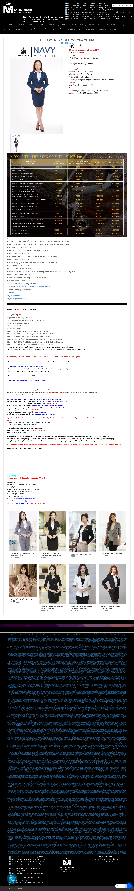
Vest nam (47, 830)
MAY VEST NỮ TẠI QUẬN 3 (89, 832)
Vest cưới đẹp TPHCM (54, 783)
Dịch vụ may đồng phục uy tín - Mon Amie (26, 645)
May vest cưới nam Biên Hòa (84, 777)
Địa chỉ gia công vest (41, 758)
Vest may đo (122, 789)
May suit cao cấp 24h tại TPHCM (63, 716)
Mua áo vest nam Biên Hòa (66, 781)
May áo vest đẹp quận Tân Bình (34, 766)
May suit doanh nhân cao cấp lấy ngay (18, 716)
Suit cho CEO (27, 715)
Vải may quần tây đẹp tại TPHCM (63, 760)
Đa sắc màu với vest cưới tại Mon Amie (39, 793)
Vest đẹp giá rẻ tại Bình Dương (78, 847)
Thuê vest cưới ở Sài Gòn (31, 770)
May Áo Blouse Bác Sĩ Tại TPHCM (65, 831)
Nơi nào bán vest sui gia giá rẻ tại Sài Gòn (23, 702)
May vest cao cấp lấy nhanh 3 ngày (118, 726)
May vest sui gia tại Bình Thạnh (70, 703)
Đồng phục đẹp (40, 740)
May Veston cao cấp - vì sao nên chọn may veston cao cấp (62, 813)
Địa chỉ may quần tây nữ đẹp (89, 745)
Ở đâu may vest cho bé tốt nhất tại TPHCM (34, 698)
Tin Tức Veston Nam (86, 845)
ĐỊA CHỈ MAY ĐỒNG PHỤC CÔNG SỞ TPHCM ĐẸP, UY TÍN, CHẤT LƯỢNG (51, 656)
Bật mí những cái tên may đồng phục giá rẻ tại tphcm (113, 654)
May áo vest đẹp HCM (107, 764)
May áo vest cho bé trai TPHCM (72, 791)
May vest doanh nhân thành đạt (44, 730)
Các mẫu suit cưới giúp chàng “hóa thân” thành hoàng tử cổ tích (109, 641)
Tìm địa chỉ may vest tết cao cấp (86, 697)
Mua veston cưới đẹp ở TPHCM (23, 783)
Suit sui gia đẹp (37, 820)
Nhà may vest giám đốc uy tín (22, 733)
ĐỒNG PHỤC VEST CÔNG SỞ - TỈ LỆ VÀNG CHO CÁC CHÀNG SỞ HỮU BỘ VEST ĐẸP (56, 667)
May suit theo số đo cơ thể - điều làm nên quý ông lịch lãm (75, 800)
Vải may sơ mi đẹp (15, 761)
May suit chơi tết (95, 713)
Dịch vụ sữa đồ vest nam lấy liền (108, 756)
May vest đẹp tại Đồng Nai (100, 809)
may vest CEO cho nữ (53, 690)
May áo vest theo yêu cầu (88, 764)
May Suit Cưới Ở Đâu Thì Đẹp (58, 832)
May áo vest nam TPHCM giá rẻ (71, 754)
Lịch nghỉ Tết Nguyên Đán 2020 (101, 694)
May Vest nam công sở (47, 828)
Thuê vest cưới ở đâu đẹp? (50, 739)
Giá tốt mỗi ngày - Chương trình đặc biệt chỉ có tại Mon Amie (53, 641)
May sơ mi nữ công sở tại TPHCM (49, 827)
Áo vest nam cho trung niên (89, 752)
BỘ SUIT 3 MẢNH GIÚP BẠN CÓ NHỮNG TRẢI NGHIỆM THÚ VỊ (23, 659)
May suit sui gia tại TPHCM (21, 820)
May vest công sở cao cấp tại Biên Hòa (54, 781)
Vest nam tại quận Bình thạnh (35, 853)
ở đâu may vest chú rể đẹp (20, 718)
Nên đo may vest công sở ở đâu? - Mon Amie (37, 646)
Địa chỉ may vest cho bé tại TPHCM (77, 708)
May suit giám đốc (75, 737)
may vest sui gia (59, 845)
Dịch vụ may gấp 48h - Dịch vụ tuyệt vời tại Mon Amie (33, 642)
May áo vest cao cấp (80, 764)
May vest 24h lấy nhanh (74, 710)
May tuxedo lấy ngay (103, 722)
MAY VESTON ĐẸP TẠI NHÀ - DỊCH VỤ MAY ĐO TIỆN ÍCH (97, 684)
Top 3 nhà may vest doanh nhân (74, 686)
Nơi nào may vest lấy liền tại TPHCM (62, 701)
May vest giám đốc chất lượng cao (104, 729)
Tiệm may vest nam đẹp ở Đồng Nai (96, 778)
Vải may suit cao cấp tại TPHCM (25, 761)
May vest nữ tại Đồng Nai (108, 775)
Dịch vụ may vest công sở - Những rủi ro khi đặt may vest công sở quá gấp (86, 644)
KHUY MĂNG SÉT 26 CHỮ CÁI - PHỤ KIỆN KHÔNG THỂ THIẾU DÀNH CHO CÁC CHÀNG (53, 659)
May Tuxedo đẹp (14, 752)
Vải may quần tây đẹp (95, 760)
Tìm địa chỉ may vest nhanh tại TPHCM (100, 699)
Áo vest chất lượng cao (62, 767)
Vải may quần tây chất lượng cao (75, 760)
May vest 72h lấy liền (57, 710)
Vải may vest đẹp (94, 761)
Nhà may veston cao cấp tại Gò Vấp (66, 814)
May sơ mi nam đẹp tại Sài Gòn (62, 747)
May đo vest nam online (37, 694)
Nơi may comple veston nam (52, 755)
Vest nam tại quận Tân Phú (24, 853)
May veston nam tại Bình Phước (66, 852)
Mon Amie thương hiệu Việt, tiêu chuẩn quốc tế (107, 800)
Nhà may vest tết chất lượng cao (43, 697)
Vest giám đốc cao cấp (114, 729)
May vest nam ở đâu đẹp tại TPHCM (48, 752)
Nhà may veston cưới (62, 755)
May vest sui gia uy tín (116, 702)
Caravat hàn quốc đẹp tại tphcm (95, 842)
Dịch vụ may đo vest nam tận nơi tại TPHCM (112, 690)
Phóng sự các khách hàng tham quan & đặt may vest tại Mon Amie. (72, 640)
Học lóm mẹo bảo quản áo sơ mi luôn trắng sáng (100, 798)
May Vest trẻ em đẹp (89, 828)
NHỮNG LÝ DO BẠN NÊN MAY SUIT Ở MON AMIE (112, 685)
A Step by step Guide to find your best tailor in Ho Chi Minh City (77, 762)
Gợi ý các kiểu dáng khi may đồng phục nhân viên (43, 654)
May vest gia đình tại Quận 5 (27, 706)
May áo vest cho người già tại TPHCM (44, 770)
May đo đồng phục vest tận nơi (116, 691)
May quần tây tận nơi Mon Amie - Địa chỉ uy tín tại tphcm (77, 634)
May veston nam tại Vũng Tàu (101, 852)
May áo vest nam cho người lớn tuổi (40, 784)
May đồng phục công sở (105, 853)
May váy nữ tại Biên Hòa (84, 779)
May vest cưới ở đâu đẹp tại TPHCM (60, 794)
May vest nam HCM (91, 769)
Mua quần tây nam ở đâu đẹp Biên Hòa (59, 777)
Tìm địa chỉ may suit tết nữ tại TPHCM (51, 717)
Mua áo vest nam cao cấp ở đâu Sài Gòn (84, 771)
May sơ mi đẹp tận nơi (67, 692)
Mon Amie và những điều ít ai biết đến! (27, 640)
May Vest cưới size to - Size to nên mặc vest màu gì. (111, 812)
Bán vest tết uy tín (91, 695)
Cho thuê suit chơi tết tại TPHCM (96, 714)
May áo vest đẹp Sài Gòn (98, 764)
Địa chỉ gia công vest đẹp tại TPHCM (30, 758)
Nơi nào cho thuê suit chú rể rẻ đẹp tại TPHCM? (31, 821)
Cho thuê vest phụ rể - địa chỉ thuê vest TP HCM (39, 836)
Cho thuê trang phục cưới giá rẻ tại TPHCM (107, 708)
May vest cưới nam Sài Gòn (54, 769)
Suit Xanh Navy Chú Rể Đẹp (71, 823)
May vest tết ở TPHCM (59, 699)
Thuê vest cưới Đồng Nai (95, 776)
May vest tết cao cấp (77, 699)
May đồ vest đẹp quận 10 (65, 763)
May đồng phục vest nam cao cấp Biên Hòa (33, 777)
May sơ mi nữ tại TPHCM (106, 824)
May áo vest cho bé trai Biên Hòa (28, 778)
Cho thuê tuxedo (97, 725)
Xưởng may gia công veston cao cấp (108, 752)
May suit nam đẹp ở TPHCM (92, 768)
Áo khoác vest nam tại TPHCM (40, 748)
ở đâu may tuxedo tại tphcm (46, 718)
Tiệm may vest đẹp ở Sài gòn (116, 783)
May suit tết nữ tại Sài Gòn (31, 723)
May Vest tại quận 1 (120, 815)
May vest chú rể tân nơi (114, 740)
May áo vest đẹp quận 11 (68, 766)
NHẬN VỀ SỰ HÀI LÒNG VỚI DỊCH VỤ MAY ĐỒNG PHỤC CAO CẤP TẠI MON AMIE (25, 661)
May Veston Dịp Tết (96, 767)
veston (108, 845)
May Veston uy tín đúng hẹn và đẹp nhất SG (86, 805)
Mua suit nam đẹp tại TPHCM (17, 768)
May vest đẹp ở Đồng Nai (119, 776)
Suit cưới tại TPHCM (97, 717)
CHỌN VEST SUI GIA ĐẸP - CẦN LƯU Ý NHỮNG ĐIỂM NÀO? (28, 682)
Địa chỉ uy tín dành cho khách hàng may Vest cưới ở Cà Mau (40, 808)
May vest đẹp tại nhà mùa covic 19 (54, 687)
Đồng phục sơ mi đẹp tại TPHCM (104, 743)
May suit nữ (44, 822)
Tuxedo (82, 716)
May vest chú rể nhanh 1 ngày (58, 729)
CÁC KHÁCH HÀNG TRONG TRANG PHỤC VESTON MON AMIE (59, 672)
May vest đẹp (111, 733)
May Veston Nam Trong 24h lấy (18, 832)
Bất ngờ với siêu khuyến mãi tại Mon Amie (80, 647)
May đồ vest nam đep (73, 763)
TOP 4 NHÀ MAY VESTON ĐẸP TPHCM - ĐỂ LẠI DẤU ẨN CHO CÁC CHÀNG (65, 679)
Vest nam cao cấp (56, 748)
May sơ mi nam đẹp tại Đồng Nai (63, 776)
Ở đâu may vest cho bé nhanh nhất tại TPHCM (51, 698)
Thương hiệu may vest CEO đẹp (19, 732)
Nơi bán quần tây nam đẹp (114, 829)
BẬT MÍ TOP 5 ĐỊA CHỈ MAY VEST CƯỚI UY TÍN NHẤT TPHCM (66, 683)
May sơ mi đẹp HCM (88, 748)
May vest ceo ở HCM (68, 736)
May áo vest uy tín (47, 767)
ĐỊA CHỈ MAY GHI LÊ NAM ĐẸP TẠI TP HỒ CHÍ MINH (40, 840)
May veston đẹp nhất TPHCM (33, 755)
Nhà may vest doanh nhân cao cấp (34, 733)
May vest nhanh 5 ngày (35, 705)
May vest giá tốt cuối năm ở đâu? (15, 721)
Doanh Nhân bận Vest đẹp (76, 767)
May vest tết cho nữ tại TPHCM (113, 720)
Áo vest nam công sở (61, 754)
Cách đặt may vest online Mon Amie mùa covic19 (112, 687)
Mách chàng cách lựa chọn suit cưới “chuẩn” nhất (98, 652)
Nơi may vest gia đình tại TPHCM (52, 702)
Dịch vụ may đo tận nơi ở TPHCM (74, 691)
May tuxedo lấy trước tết (94, 722)
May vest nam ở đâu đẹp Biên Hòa (40, 779)
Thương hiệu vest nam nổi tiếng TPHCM (19, 745)
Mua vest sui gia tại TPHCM (79, 702)
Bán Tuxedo (40, 726)
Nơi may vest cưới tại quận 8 (31, 815)
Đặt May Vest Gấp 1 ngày (103, 843)
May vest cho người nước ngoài (37, 741)
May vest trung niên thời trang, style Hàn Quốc (80, 799)
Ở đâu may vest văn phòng (117, 710)
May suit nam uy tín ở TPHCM (102, 768)
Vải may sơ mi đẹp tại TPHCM (115, 760)
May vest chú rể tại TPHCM (93, 721)
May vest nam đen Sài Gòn (44, 769)
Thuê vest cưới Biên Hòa (94, 779)
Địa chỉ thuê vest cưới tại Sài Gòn (86, 802)
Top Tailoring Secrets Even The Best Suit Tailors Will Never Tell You (53, 762)
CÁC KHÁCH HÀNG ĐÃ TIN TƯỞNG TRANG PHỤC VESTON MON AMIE (79, 657)
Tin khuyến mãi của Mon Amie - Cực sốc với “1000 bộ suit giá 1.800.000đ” (35, 647)
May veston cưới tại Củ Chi (96, 812)
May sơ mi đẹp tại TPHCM (25, 738)
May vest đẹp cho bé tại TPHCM (15, 707)
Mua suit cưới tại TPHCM (86, 720)
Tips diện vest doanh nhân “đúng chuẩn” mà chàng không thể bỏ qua (58, 646)
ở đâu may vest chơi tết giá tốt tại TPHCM (32, 718)
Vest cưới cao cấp (77, 716)
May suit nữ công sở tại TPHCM (117, 816)
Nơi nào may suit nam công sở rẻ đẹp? (68, 816)
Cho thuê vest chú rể (90, 725)
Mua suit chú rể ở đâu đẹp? (68, 820)
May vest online (92, 694)
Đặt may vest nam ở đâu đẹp (56, 753)
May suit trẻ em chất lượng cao (84, 819)
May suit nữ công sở (21, 817)
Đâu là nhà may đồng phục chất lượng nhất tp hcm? (20, 653)
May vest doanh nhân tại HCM (98, 737)
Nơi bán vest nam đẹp (70, 830)
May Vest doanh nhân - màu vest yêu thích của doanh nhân (46, 835)
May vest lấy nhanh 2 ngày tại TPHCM (59, 728)
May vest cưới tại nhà (44, 804)
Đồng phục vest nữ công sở (61, 751)
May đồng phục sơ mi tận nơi (105, 691)
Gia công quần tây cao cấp (65, 758)
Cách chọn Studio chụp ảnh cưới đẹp (72, 844)
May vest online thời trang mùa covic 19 (38, 688)
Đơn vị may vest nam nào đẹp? (34, 794)
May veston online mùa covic (51, 688)
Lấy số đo (45, 29)
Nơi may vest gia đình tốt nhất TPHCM (38, 702)
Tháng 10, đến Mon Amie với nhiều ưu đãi (21, 737)
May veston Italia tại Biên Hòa (28, 779)
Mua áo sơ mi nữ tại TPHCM (105, 830)
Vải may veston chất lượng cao (62, 761)
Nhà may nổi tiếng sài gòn (21, 791)
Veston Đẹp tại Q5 (46, 845)
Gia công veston (37, 798)
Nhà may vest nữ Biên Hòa (39, 778)
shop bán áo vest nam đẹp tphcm (74, 790)
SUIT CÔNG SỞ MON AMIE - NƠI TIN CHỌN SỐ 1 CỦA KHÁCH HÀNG (81, 677)
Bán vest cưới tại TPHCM (26, 726)
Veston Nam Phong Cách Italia (94, 846)
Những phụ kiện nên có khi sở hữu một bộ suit (29, 740)
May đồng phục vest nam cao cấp (28, 739)
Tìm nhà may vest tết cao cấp (101, 716)
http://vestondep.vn (15, 295)
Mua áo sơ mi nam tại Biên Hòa (72, 777)
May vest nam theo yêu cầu (114, 769)
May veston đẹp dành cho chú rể (103, 733)
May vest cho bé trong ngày (39, 707)
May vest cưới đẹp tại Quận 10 (27, 804)
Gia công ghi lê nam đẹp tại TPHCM (63, 797)
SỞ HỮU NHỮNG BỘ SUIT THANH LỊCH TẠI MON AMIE (93, 682)
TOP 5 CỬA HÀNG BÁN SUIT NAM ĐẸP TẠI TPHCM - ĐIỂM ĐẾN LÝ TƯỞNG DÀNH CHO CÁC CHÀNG (81, 680)
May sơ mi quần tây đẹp (101, 785)
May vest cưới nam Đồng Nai (38, 776)
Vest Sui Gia (23, 829)
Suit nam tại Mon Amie (104, 822)
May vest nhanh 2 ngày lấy (63, 705)
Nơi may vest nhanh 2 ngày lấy (85, 728)
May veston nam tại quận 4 (102, 851)
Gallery (102, 29)
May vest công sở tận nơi (37, 743)
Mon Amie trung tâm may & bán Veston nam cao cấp (24, 806)
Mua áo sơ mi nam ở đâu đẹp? (116, 830)
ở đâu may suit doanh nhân (68, 715)
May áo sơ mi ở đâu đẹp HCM (38, 747)
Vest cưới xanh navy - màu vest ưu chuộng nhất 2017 (82, 813)
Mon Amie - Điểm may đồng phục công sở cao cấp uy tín (99, 655)
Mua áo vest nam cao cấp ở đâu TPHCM (60, 790)
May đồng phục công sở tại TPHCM (93, 744)
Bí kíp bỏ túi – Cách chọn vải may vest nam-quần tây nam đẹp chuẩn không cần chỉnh (37, 799)
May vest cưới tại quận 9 (20, 815)
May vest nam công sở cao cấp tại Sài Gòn (68, 771)
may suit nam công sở (30, 817)
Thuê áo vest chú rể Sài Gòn (42, 764)
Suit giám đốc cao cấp (21, 715)
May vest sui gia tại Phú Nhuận (58, 703)
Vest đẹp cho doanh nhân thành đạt (25, 731)
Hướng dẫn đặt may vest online (59, 694)
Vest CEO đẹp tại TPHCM (52, 731)
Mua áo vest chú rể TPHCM (29, 785)
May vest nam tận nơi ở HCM (16, 743)
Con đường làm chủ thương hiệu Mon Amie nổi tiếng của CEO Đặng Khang (95, 639)
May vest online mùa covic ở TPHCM (96, 687)
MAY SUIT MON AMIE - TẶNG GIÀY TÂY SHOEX (114, 682)
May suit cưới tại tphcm (67, 723)
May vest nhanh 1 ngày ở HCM (69, 729)
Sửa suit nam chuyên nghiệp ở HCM (110, 753)
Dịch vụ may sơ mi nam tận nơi (21, 690)
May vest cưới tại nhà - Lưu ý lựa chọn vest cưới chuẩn (42, 633)
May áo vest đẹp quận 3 (22, 767)
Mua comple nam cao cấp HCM (29, 789)
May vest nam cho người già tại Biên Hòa (62, 778)
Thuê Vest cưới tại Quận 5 (55, 807)
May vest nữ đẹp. (44, 825)
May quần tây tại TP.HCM (75, 801)
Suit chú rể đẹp (81, 821)
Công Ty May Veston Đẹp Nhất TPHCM (65, 846)
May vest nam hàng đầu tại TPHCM (43, 744)
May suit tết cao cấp (58, 714)
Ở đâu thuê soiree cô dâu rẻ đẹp (27, 819)
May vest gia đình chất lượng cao (112, 706)
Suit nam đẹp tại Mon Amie (82, 822)
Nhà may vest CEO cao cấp (79, 732)
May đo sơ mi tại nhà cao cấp (76, 692)
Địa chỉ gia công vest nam (19, 758)
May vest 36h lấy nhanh (49, 710)
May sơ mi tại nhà (114, 692)
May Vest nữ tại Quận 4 (29, 832)
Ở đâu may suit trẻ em (100, 817)
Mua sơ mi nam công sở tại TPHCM (36, 827)
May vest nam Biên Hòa (114, 779)
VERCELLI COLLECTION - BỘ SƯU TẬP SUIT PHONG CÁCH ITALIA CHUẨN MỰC (25, 670)
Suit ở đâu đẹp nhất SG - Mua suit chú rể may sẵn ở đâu (20, 823)
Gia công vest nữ (22, 798)
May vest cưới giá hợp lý (71, 738)
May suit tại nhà (106, 741)
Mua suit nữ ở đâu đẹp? (109, 821)
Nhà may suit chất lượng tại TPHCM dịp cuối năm (32, 720)
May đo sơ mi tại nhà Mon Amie (88, 692)
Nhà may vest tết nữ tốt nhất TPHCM (102, 718)
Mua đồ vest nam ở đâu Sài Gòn (25, 771)
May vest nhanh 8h (22, 708)
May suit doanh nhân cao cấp (86, 790)
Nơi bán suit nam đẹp (100, 821)
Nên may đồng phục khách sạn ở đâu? (96, 654)
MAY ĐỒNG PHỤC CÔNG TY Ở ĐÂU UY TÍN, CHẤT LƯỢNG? (24, 656)
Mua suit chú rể (107, 820)
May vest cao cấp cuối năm (33, 722)
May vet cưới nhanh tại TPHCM (83, 804)
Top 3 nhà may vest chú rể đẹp (98, 686)
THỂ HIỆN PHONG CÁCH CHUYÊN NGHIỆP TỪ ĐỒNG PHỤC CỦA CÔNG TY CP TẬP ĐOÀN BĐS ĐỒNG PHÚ (92, 659)
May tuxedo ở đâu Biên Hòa (49, 778)
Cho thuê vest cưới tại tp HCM (55, 847)
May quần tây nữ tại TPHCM (50, 751)
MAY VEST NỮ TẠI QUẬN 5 (78, 832)
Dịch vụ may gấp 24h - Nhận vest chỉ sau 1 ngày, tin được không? (54, 642)
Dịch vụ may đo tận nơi (95, 691)
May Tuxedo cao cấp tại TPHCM (24, 751)
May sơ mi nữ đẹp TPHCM (112, 747)
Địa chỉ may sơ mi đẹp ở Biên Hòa (110, 778)
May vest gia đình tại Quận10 (16, 699)
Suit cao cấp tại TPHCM (58, 715)
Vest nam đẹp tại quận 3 (27, 774)
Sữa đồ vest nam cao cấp (86, 756)
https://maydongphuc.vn (16, 299)
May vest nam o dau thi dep (115, 845)
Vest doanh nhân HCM (74, 769)
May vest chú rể (85, 721)
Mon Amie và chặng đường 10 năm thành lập (112, 640)
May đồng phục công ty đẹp (15, 747)
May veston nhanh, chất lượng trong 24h (100, 802)
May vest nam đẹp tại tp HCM (35, 825)
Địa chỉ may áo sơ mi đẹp (30, 748)
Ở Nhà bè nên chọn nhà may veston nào (25, 812)
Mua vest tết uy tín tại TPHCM (81, 695)
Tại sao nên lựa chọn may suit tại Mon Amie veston (46, 800)
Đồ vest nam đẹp (14, 753)
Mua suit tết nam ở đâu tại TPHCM (75, 720)
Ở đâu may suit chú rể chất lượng (66, 817)
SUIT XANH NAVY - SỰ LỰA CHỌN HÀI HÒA (92, 664)
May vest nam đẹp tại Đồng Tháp (77, 809)
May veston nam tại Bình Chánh (54, 852)
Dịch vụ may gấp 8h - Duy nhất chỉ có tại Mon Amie (92, 642)
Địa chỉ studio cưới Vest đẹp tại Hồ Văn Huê (18, 807)
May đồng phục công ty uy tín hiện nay (85, 737)
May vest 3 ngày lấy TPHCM (24, 710)
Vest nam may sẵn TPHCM (37, 752)
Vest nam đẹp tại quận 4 (18, 774)
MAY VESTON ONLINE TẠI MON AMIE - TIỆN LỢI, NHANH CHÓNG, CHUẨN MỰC (45, 680)
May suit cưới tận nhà (65, 741)
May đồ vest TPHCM (72, 792)
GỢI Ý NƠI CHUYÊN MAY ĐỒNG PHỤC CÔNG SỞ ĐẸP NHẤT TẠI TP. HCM (52, 665)
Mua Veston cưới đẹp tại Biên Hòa (28, 782)
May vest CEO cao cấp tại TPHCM (30, 736)
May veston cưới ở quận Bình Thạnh (79, 814)
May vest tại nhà (68, 688)
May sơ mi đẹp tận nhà (106, 692)
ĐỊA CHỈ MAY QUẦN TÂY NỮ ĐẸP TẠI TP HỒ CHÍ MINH (81, 840)
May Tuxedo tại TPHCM (96, 751)
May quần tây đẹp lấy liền (50, 709)
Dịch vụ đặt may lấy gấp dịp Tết (29, 802)
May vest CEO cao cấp (76, 736)
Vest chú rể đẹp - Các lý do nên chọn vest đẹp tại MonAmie (85, 838)
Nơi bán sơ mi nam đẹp (13, 830)
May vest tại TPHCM (113, 741)
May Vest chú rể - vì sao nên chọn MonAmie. (104, 838)
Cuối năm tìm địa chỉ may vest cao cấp (111, 724)
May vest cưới (32, 721)
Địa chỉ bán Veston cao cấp (112, 805)
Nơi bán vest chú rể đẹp (53, 829)
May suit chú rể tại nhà (46, 724)
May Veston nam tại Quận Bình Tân (16, 851)
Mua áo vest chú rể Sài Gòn (33, 769)
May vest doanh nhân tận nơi (66, 730)
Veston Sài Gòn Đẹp (24, 794)
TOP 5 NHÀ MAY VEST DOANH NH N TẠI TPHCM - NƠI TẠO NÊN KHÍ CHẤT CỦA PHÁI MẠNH (96, 683)
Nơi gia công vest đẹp (74, 759)
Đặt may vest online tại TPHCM (83, 694)
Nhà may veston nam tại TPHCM (83, 733)
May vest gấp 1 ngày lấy (54, 830)
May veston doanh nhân (46, 737)
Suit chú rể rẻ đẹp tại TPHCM (98, 820)
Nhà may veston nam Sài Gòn (71, 755)
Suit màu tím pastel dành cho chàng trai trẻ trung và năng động (107, 638)
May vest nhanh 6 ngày (26, 705)
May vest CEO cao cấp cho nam (34, 691)
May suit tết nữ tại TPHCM (21, 723)
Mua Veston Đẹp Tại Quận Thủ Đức (18, 847)
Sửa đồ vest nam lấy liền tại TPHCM (24, 753)
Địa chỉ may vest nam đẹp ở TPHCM (20, 790)
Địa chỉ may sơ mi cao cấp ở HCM (50, 747)
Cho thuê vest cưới (82, 725)
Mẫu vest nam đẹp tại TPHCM (68, 752)
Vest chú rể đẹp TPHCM (82, 784)
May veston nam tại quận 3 (112, 851)
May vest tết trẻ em (103, 720)
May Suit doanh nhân (114, 715)
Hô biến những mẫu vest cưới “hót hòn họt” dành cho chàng (34, 644)
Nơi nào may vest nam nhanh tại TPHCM (31, 701)
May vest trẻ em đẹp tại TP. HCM (86, 801)
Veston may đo (15, 731)
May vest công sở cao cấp (78, 726)
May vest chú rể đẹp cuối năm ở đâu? (105, 721)
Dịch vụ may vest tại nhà (15, 693)
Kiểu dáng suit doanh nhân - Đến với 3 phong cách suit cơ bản (100, 646)
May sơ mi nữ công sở (74, 827)
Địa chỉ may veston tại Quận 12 (103, 814)
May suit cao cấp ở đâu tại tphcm (50, 716)
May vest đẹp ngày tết (96, 720)
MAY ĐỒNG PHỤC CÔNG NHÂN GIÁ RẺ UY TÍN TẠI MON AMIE (58, 660)
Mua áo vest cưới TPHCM (92, 784)
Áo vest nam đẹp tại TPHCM (113, 844)
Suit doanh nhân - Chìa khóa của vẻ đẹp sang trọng (31, 638)
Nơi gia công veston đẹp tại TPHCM (52, 759)
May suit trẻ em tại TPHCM (107, 819)
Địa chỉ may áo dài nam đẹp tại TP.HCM (48, 843)
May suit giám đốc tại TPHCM (94, 715)
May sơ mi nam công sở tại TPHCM (62, 827)
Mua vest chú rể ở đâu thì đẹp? (43, 829)
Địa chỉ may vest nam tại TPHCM (110, 748)
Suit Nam (91, 839)
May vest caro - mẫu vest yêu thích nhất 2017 (86, 835)
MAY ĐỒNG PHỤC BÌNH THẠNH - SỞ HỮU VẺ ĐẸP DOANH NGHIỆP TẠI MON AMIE (57, 661)
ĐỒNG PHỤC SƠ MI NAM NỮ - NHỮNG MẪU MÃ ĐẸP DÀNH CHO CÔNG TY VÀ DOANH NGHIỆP (52, 669)
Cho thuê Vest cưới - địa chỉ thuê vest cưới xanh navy (57, 836)
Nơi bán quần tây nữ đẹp (104, 829)
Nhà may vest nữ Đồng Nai (74, 776)
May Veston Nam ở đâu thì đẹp (14, 808)
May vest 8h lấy (15, 708)
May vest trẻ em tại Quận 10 (17, 739)
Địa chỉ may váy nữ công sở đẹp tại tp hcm (17, 843)
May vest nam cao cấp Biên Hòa (91, 781)
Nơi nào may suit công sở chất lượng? (38, 816)
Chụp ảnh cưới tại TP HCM (115, 853)
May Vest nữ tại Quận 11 (38, 832)
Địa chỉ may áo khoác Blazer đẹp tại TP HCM (52, 842)
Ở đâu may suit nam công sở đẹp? (104, 816)
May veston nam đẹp (93, 733)
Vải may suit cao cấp (53, 761)
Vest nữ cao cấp (120, 747)
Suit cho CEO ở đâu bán (44, 715)
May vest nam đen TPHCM (39, 785)
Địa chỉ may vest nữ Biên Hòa (102, 781)
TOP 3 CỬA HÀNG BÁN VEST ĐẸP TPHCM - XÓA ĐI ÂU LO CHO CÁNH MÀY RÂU (44, 684)
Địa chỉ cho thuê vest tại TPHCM (105, 755)
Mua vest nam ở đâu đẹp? (43, 824)
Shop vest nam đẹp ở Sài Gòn (56, 770)
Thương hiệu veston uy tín (102, 732)
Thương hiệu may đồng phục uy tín (18, 746)
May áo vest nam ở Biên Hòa (75, 778)
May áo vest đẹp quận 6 (114, 766)
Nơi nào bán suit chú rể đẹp (115, 820)
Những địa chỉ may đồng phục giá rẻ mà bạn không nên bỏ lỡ (37, 655)
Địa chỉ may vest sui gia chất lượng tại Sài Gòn (34, 708)
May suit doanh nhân (120, 737)
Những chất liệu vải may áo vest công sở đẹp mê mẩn (44, 645)
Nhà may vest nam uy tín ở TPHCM (53, 793)
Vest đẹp (122, 845)
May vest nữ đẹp (30, 845)
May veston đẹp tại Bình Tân (59, 812)
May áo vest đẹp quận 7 (105, 766)
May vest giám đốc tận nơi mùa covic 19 (25, 687)
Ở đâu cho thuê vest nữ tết (55, 718)
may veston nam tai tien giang (33, 850)
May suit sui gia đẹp (30, 820)
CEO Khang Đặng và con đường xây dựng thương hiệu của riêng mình (51, 639)
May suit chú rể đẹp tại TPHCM (115, 767)
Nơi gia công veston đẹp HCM (64, 759)
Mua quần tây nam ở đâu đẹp (15, 824)
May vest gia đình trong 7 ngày (90, 705)
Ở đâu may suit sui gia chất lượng (53, 817)
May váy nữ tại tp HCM (53, 824)
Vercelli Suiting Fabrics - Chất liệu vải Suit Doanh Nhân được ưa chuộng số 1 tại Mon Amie (79, 638)
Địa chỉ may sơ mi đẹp (99, 782)
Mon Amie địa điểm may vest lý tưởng (48, 738)
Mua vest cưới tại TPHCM (46, 720)
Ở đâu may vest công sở (45, 713)
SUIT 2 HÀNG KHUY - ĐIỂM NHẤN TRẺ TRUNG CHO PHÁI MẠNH (73, 684)
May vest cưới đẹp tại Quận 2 (95, 815)
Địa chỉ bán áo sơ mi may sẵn (96, 746)
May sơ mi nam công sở (16, 740)
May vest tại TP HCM (80, 853)
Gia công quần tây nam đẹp (14, 798)
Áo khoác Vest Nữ (97, 839)
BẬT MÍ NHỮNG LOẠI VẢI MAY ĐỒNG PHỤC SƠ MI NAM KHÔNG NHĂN (32, 672)
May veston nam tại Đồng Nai (78, 852)
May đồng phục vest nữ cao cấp (40, 792)
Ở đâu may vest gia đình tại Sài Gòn (107, 700)
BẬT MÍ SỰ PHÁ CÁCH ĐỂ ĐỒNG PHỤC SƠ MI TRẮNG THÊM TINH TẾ (68, 668)
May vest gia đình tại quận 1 (27, 699)
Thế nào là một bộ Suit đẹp (110, 832)
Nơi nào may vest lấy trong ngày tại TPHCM (47, 701)
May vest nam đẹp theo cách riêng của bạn (55, 825)
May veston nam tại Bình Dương (89, 852)
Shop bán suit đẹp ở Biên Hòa (40, 782)
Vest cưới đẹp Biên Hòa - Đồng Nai (73, 775)
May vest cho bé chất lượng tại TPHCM (107, 707)
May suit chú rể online (55, 724)
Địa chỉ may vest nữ (73, 744)
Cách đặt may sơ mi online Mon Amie (88, 693)
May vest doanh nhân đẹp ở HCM (99, 730)
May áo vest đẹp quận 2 (31, 767)
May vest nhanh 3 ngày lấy (53, 705)
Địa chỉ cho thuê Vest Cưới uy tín (66, 807)
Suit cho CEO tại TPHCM (35, 715)
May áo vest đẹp (54, 767)
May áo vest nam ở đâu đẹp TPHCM (102, 769)
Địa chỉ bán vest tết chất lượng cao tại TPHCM (59, 695)
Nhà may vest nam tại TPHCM (37, 745)
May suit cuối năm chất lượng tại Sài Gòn (110, 723)
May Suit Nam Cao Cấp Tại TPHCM (21, 822)
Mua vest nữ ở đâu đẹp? (34, 824)
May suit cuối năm (88, 723)
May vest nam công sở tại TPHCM (28, 828)
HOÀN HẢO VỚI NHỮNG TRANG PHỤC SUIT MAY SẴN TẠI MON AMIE (22, 663)
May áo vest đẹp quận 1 (40, 767)
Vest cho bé (90, 699)
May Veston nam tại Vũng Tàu (56, 850)
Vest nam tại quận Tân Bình (45, 853)
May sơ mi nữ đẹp (71, 748)
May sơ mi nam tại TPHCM (14, 744)
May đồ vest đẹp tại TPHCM (15, 764)
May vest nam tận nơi (65, 743)
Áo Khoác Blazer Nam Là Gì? (93, 843)
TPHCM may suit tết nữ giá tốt (89, 716)
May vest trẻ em (117, 746)
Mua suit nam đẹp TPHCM (49, 786)
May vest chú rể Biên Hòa (81, 782)
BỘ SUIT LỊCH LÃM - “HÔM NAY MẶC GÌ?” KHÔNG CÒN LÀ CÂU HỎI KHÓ (63, 675)
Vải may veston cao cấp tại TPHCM (84, 761)
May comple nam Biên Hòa (62, 779)
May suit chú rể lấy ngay (63, 724)
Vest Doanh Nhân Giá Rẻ (51, 823)
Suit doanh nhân (79, 786)
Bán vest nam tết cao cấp (32, 697)
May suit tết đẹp (51, 714)
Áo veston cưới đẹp (23, 755)
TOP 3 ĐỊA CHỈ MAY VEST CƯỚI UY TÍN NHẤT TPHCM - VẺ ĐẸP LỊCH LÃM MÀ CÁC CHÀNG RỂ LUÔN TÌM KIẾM (80, 685)
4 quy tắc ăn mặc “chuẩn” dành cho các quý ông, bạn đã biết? (78, 652)
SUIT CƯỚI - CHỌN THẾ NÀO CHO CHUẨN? (82, 667)
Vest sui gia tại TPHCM (58, 740)
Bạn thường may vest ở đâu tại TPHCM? (83, 738)
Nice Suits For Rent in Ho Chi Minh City (47, 766)
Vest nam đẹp (63, 775)
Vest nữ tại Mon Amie (106, 740)
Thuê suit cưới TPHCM (105, 767)
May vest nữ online (29, 694)
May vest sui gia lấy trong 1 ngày (106, 703)
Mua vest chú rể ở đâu (55, 720)
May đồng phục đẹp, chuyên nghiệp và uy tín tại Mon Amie (59, 655)
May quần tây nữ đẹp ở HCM (43, 746)
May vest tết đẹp (85, 699)
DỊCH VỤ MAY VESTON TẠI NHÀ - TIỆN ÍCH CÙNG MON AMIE (36, 675)
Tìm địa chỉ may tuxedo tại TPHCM (37, 717)
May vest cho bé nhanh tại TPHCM (71, 707)
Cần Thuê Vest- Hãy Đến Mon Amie (51, 846)
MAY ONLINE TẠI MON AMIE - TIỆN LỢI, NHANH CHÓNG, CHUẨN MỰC (60, 663)
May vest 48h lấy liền (65, 710)
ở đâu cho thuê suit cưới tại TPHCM (76, 718)
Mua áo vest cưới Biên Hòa (52, 779)
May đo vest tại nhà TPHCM (27, 743)
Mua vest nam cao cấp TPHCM (96, 790)
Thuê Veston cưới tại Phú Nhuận (33, 807)
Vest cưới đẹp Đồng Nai (85, 778)
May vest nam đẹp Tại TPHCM (15, 794)
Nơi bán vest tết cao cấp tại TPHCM (100, 695)
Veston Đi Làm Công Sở (60, 823)
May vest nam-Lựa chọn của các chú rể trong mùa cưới (82, 798)
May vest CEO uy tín (41, 736)
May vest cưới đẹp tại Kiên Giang (70, 808)
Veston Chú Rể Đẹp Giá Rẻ (81, 823)
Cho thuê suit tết (87, 714)
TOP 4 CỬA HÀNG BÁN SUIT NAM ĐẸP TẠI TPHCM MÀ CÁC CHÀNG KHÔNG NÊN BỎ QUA (46, 676)
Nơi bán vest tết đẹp (23, 697)
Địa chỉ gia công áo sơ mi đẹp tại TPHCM (34, 797)
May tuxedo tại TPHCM (40, 751)
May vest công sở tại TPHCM (89, 726)
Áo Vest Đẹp (69, 767)
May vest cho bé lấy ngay (82, 707)
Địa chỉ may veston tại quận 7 (42, 815)
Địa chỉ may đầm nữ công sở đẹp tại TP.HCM (69, 842)
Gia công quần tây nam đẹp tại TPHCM (53, 758)
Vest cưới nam (103, 754)
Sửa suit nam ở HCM (15, 754)
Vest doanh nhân (66, 744)
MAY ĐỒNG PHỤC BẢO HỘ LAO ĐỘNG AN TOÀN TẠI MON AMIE (29, 662)
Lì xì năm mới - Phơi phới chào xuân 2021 (107, 644)
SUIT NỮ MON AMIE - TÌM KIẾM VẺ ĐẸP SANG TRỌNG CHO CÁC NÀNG (96, 671)
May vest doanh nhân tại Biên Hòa (52, 782)
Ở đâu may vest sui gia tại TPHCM (78, 700)
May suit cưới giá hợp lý (27, 724)
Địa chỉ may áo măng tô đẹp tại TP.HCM (33, 843)
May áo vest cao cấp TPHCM (64, 764)
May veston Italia (86, 786)
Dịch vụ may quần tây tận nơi (89, 688)
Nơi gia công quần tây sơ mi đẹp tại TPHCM (75, 794)
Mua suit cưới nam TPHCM (28, 768)
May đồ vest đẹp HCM (32, 764)
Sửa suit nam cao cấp (43, 755)
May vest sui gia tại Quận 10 (38, 703)
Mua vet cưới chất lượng (63, 804)
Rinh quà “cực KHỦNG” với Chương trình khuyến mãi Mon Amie (100, 647)
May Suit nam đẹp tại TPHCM (66, 822)
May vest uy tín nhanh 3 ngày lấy (36, 728)
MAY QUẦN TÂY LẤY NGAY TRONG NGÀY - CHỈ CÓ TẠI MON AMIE (40, 678)
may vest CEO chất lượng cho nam (73, 690)
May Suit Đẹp (89, 751)
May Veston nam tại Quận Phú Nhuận (108, 850)
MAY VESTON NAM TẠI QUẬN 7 (39, 805)
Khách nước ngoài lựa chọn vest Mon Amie (94, 740)
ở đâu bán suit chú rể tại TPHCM (89, 718)
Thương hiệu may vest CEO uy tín (91, 732)
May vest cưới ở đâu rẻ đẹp (107, 792)
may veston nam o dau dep (115, 847)
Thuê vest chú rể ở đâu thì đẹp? (31, 829)
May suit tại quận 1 (113, 815)
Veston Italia (30, 786)
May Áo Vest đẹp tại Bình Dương (105, 831)
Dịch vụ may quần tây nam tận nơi (78, 688)
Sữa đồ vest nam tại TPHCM (96, 756)
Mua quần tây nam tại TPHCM (94, 830)
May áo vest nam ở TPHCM (63, 784)
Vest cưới (39, 729)
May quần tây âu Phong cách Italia (93, 823)
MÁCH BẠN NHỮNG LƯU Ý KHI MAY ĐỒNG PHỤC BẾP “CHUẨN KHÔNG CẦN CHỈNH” (90, 661)
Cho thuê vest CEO (64, 691)
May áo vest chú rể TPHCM (18, 785)
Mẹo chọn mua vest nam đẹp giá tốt (92, 831)
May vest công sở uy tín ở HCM (67, 726)
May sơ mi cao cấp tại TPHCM (74, 747)
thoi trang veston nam (101, 845)
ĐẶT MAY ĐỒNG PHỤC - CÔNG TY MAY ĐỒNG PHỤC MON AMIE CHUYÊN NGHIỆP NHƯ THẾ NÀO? (93, 663)
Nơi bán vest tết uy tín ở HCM (17, 695)
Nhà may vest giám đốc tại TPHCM (70, 733)
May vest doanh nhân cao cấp (56, 737)
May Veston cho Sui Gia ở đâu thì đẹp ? (79, 831)
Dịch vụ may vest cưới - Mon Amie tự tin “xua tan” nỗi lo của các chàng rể (59, 644)
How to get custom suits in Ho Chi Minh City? (97, 762)
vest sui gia (80, 845)
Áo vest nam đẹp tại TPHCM (31, 744)
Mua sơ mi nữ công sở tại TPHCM (23, 827)
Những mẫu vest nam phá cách (56, 853)
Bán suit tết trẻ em (106, 714)
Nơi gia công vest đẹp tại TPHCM (39, 759)
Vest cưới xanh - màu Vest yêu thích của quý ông (101, 813)
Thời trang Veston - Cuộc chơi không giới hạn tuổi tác (61, 799)
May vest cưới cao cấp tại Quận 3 (84, 815)
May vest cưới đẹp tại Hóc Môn (37, 812)
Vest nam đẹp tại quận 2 (36, 774)
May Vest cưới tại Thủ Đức (49, 812)
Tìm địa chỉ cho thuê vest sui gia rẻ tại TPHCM (29, 700)
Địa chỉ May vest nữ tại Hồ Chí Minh (19, 845)
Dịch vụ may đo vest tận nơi (86, 691)
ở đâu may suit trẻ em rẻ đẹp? (90, 817)
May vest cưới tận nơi (57, 743)
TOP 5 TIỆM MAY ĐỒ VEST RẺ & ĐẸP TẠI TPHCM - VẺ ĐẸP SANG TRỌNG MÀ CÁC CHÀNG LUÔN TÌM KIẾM (61, 682)
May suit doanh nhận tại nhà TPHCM (76, 741)
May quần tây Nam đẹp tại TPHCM (56, 839)
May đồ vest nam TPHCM (106, 751)
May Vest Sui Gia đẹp (17, 829)
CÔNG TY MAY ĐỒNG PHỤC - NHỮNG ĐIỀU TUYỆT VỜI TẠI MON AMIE (23, 665)
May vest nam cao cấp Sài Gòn (81, 774)
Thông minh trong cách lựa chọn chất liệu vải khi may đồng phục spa (100, 653)
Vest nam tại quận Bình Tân (14, 853)
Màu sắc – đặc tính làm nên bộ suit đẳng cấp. (38, 823)
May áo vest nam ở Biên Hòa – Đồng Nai (87, 775)
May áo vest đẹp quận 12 (59, 766)
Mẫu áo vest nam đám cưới (79, 752)
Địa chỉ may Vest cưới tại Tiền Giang (63, 809)
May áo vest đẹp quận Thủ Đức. (117, 764)
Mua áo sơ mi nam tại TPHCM (109, 782)
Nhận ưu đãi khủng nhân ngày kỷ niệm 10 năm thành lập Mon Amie (61, 647)
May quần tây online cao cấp (59, 693)
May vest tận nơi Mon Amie (20, 692)
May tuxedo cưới (14, 751)
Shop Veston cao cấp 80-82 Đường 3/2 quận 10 (80, 806)
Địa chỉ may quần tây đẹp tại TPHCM (30, 746)
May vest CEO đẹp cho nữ (43, 690)
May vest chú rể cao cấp (117, 721)
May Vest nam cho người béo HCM (94, 770)
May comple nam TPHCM (34, 783)
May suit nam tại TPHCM (104, 744)
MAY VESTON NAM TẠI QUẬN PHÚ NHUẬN (54, 805)
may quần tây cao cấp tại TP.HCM (53, 801)
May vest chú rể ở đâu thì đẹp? (80, 829)
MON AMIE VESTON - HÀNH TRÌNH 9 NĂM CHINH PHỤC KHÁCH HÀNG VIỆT (106, 656)
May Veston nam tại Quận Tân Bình (30, 851)
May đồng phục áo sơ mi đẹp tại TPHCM (76, 745)
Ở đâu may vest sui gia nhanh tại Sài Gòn (92, 700)
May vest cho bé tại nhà (60, 707)
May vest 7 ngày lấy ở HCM (102, 709)
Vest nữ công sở (55, 828)
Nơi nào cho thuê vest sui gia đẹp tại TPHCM (108, 701)
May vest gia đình (81, 705)
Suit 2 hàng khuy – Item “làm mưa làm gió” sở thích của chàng (37, 652)
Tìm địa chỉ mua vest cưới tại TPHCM (113, 716)
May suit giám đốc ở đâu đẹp (105, 715)
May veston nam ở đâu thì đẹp (22, 846)
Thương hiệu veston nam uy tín (93, 755)
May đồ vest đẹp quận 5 (91, 763)
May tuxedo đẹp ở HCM (115, 751)
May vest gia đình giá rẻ (101, 706)
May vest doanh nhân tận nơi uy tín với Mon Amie (89, 633)
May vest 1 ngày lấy (40, 710)
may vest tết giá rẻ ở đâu (110, 713)
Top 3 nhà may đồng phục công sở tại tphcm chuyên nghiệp (23, 654)
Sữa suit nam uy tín (115, 755)
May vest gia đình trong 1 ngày (113, 705)
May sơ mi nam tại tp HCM (117, 824)
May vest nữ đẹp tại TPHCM (24, 825)
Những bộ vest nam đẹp (77, 753)
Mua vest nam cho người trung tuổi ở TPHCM (18, 770)
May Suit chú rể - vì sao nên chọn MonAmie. (38, 814)
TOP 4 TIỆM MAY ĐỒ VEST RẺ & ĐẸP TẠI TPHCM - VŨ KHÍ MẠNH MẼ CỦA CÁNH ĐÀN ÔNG (49, 677)
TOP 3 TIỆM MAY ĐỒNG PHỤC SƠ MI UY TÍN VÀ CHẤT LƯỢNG (41, 668)
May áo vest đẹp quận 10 (78, 766)
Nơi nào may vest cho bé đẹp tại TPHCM (92, 701)
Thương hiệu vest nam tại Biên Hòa (16, 781)
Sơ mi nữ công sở (91, 827)
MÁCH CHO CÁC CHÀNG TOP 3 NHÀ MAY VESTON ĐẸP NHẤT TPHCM (54, 686)
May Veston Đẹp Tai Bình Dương (90, 847)
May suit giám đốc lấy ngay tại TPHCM (26, 713)
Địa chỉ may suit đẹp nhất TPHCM (93, 836)
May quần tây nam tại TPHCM (60, 738)
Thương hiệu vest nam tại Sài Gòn (118, 770)
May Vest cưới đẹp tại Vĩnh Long (108, 808)
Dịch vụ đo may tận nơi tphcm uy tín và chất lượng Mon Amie (109, 633)
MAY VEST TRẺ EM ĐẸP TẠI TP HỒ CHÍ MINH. (23, 842)
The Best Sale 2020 (36, 24)
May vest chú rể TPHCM (72, 784)
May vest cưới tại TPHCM (40, 721)
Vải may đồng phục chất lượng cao (107, 759)
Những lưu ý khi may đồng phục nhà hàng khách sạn (68, 648)
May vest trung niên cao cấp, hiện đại (94, 799)
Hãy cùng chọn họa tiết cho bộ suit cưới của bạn (72, 639)
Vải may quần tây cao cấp (85, 760)
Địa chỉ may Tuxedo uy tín (81, 751)
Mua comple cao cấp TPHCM (107, 738)
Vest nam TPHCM (59, 752)
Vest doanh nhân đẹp (69, 731)
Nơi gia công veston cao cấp (27, 759)
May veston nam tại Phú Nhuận (92, 814)
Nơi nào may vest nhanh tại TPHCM (17, 701)
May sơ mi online (22, 694)
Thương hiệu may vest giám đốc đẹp (111, 731)
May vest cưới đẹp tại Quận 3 (16, 804)
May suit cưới (60, 723)
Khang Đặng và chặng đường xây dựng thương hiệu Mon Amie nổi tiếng (25, 639)
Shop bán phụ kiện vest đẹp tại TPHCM (83, 785)
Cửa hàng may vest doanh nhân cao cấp (88, 731)
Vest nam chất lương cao (50, 775)
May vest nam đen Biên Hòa (47, 777)
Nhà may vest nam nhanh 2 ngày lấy (72, 728)
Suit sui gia (51, 820)
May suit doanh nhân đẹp (49, 768)
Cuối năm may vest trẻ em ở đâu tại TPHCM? (70, 725)
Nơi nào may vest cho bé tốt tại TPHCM (77, 701)
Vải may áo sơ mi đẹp (52, 760)
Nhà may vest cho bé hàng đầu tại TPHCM (67, 698)
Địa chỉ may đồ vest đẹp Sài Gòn (54, 763)
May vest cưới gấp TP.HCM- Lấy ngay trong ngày (113, 801)
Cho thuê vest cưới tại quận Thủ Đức (115, 846)
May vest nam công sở (99, 726)
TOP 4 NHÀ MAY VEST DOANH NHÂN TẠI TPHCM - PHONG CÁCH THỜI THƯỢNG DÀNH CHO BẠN (31, 679)
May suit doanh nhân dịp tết (79, 713)
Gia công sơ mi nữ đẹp (92, 758)
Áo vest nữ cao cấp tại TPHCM (103, 828)
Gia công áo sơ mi (107, 797)
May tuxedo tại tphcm (86, 722)
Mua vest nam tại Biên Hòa (71, 782)
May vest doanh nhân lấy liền (55, 730)
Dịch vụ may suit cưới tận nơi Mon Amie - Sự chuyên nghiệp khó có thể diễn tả (66, 633)
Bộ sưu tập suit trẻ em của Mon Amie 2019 (78, 740)
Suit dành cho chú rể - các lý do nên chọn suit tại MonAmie (67, 835)
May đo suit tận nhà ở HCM (48, 741)
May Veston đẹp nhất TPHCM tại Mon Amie (42, 806)
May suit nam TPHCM (23, 786)
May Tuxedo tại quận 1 (105, 815)
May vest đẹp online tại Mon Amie (71, 694)
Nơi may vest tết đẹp (76, 697)
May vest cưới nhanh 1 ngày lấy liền (30, 729)
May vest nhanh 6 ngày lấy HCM (113, 709)
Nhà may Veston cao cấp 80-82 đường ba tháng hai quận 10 (60, 806)
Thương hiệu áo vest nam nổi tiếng (88, 753)
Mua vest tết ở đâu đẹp (112, 694)
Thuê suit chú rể (19, 821)
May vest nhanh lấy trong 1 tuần (118, 703)
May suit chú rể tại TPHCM (37, 724)
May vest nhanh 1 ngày (93, 729)
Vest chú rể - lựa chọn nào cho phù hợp (93, 829)
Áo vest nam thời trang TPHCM (28, 792)
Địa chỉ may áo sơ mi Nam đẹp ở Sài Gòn (70, 839)
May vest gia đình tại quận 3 (38, 706)
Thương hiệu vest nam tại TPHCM (49, 789)
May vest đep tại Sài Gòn (19, 763)
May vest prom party (66, 740)
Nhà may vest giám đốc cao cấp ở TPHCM (66, 732)
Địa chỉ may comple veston (82, 755)
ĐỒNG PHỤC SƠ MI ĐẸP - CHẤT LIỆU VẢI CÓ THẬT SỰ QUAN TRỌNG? (86, 669)
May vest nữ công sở (16, 714)
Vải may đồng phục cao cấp (118, 759)
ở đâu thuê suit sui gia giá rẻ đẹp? (110, 817)
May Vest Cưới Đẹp (45, 839)
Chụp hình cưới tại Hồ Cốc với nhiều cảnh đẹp (88, 844)
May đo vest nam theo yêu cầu (113, 793)
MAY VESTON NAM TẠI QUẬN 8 (27, 805)
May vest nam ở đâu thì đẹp (94, 783)
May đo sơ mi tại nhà (98, 692)
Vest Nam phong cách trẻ (37, 845)
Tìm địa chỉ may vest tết (54, 713)
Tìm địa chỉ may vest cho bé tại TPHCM (19, 698)
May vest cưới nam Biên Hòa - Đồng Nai (107, 776)
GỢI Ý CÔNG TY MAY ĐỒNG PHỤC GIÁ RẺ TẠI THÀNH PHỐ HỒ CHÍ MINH (68, 664)
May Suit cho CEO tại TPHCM (38, 716)
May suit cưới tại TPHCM (70, 768)
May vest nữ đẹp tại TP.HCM (65, 801)
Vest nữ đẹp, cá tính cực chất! (23, 830)
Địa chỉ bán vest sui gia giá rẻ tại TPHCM (92, 708)
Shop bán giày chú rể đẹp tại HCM (84, 842)
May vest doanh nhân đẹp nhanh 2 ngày (98, 728)
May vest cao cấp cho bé (119, 707)
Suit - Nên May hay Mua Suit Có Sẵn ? (62, 843)
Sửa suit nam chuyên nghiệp (15, 755)
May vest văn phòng (14, 713)
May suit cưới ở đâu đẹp (60, 800)
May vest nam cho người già (52, 784)
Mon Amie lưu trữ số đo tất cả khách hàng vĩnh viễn (56, 802)
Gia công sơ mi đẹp (18, 759)
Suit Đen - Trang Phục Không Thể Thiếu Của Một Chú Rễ (31, 839)
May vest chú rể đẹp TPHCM (70, 785)
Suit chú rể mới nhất (74, 821)
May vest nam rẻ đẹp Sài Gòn (55, 774)
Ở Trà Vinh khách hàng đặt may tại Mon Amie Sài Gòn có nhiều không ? (89, 808)
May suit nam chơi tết (53, 723)
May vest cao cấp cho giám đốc (38, 786)
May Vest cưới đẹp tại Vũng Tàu (89, 809)
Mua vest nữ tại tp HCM (113, 823)
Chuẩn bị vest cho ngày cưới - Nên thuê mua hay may (20, 801)
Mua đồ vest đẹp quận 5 (82, 763)
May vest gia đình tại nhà (70, 706)
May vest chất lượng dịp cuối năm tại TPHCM (20, 722)
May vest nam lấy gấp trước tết (41, 802)
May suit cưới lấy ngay (18, 724)
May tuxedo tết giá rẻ (62, 722)
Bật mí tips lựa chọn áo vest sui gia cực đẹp (74, 642)
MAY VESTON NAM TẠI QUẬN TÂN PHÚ (70, 805)
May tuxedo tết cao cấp (77, 722)
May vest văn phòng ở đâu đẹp (93, 710)
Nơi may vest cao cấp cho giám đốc (113, 736)
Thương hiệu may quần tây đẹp (100, 745)
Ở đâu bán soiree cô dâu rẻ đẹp (15, 819)
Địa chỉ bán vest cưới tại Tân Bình (85, 812)
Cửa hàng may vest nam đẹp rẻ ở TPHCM (39, 771)
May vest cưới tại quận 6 (52, 815)
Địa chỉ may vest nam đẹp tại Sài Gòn (54, 771)
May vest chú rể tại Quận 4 (72, 815)
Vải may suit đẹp (46, 761)
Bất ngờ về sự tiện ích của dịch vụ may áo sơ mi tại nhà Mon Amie (99, 634)
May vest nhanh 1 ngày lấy (73, 705)
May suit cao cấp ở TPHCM (81, 768)
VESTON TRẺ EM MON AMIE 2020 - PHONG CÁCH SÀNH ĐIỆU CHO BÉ (68, 671)
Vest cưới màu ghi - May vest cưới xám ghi (22, 836)
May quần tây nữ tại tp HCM (69, 824)
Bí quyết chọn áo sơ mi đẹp (112, 804)
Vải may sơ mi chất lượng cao (104, 760)
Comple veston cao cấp (39, 754)
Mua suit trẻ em (75, 819)
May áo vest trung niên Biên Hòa (114, 781)
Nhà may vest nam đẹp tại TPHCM (47, 794)
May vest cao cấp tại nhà (30, 693)
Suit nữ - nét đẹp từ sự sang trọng (93, 822)
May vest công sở (27, 756)
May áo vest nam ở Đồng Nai (85, 776)
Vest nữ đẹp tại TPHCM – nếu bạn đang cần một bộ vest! (114, 825)
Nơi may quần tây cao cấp (56, 745)
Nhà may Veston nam (104, 846)
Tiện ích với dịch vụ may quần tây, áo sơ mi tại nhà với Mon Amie (54, 634)
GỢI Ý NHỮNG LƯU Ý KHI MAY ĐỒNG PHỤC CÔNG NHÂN (82, 660)
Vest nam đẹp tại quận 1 (45, 774)
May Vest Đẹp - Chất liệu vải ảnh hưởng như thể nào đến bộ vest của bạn (34, 831)
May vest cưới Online (103, 804)
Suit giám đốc (13, 715)
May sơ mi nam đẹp (91, 747)
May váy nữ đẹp (60, 824)
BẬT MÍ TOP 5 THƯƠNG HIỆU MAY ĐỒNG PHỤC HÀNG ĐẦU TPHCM (40, 683)
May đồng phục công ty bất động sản (112, 745)
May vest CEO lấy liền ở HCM (32, 730)
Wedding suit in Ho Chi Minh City (35, 762)
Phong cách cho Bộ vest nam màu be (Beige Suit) (78, 843)
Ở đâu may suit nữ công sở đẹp (92, 816)
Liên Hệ (113, 29)
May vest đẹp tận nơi (58, 692)
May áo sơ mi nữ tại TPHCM (61, 791)
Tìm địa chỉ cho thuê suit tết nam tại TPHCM (81, 717)
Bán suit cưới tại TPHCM (47, 726)
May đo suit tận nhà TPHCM (88, 741)
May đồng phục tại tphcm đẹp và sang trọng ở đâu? (78, 653)
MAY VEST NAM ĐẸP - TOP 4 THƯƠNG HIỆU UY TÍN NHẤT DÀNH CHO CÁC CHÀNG (94, 675)
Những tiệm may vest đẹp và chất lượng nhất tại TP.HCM (61, 798)
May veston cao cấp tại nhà (53, 804)
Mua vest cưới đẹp (36, 804)
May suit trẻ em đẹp (116, 819)
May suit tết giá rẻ (45, 714)
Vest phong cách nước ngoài (30, 847)
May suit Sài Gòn (94, 791)
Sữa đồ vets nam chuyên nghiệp (58, 756)
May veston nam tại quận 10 (25, 852)
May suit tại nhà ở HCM (98, 741)
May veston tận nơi (27, 741)
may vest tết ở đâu (101, 713)
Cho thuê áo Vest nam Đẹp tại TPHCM (43, 847)
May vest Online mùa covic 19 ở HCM (68, 687)
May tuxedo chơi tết (110, 722)
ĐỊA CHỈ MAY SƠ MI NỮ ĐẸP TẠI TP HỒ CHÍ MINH (102, 840)
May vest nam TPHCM (14, 769)
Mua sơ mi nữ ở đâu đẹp (24, 824)
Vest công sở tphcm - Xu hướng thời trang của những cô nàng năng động (67, 645)
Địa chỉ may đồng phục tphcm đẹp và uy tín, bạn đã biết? (75, 649)
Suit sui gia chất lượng (44, 820)
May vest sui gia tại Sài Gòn (27, 703)
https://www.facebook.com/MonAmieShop (33, 286)
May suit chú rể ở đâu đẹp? (45, 821)
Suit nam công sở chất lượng (81, 816)
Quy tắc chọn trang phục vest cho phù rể (109, 642)
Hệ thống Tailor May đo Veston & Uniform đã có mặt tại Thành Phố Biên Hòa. (24, 775)
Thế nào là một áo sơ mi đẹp (53, 831)
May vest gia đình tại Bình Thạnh (80, 706)
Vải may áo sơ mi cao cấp (43, 760)
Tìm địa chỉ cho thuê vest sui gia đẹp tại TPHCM (47, 700)
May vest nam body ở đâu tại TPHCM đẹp (79, 793)
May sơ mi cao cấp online (100, 693)
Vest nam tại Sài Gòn (48, 745)
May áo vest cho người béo (60, 785)
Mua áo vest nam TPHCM (119, 790)
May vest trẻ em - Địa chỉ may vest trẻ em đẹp (29, 813)
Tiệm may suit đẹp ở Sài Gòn (45, 798)
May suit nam (89, 730)
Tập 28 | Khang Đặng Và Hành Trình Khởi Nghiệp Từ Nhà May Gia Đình (47, 640)
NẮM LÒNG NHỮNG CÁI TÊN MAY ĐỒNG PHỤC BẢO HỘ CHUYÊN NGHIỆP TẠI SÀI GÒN (59, 662)
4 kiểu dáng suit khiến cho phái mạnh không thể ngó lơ (79, 646)
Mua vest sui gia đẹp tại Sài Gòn (90, 702)
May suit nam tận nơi (57, 741)
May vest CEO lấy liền (118, 730)
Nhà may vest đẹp (90, 793)
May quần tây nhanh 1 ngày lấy (29, 709)
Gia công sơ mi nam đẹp (83, 758)
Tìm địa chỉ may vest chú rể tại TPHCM (24, 717)
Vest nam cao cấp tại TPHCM (38, 732)
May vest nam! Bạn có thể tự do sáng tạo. (96, 825)
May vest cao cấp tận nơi (49, 692)
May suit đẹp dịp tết (87, 713)
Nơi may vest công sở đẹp (57, 726)
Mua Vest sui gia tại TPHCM (115, 828)
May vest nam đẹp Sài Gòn (92, 774)
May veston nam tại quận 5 (92, 851)
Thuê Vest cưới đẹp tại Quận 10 (44, 807)
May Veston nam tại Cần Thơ (22, 850)
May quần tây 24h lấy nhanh (40, 709)
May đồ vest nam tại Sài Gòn (106, 770)
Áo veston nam (22, 754)
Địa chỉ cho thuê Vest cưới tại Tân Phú (71, 812)
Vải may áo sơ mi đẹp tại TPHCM (32, 760)
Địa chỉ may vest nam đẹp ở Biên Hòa (78, 781)
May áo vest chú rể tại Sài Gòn (52, 764)
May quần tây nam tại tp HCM (79, 824)
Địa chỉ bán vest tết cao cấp (37, 695)
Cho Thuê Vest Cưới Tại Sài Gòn (114, 843)
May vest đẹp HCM (27, 763)
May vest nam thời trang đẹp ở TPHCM (24, 793)
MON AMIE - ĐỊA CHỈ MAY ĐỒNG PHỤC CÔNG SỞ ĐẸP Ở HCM (78, 656)
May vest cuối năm (57, 721)
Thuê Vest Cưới (31, 846)
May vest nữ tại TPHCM (96, 739)
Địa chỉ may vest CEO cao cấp (18, 736)
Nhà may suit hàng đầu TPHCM (60, 768)
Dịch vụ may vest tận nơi (40, 692)
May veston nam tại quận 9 (52, 851)
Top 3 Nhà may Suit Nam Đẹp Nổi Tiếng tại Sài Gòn (108, 807)
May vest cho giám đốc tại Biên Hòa (96, 777)
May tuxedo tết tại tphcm (53, 722)
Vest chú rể (71, 716)
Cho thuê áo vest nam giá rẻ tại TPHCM (103, 847)
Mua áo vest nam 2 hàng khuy (82, 792)
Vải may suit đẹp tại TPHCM (37, 761)
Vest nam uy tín (58, 775)
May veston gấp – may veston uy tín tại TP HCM (25, 837)
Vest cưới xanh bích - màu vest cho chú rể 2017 (104, 837)
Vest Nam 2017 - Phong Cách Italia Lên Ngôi (81, 846)
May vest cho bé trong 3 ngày (50, 707)
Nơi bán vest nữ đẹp (62, 830)
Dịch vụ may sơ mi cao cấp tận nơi (101, 688)
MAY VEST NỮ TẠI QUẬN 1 (100, 832)
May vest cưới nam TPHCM (49, 785)
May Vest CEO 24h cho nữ (45, 691)
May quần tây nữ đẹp (89, 824)
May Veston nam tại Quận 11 (42, 851)
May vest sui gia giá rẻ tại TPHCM (106, 698)
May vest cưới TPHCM (18, 784)
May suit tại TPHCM (112, 768)
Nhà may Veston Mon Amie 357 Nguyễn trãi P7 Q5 (98, 806)
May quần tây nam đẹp (98, 824)
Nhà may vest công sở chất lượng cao (84, 724)
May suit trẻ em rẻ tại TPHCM (96, 819)
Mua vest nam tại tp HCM (104, 823)
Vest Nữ (64, 24)
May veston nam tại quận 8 (62, 851)
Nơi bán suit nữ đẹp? (92, 821)
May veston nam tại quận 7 (72, 851)
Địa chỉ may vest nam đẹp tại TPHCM (112, 789)
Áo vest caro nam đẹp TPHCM (70, 786)
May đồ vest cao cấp (23, 764)
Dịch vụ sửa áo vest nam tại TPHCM (50, 754)
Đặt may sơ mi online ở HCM (111, 693)
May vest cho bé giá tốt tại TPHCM (93, 707)
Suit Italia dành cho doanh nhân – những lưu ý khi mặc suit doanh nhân (23, 835)
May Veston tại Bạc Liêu (25, 808)
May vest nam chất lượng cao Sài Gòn (68, 774)
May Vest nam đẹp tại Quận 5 (62, 815)
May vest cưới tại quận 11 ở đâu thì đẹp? (117, 814)
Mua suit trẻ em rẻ (69, 819)
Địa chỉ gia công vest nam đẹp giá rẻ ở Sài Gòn (104, 794)
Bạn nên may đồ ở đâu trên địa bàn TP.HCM (38, 801)
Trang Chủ (8, 24)
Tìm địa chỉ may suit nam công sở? (24, 816)
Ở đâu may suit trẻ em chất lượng (78, 817)
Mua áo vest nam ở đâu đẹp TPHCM (16, 792)
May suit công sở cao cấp (72, 724)
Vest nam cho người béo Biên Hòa (74, 779)
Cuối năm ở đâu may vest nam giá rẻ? (26, 725)
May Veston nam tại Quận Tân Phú (81, 850)
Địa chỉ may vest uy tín (120, 762)
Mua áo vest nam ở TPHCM (28, 784)
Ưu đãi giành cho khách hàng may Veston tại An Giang (18, 809)
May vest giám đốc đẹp (109, 730)
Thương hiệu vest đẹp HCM (110, 762)
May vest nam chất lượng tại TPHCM (94, 792)
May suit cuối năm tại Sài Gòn (97, 723)
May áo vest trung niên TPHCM (112, 791)
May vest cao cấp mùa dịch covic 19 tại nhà (40, 687)
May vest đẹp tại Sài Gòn (81, 744)
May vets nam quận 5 (114, 743)
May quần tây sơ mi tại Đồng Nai (27, 776)
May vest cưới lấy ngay (65, 721)
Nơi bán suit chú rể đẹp (78, 820)
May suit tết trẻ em (36, 713)
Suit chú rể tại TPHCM (110, 717)
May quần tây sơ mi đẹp (75, 783)
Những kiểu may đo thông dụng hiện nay (108, 739)
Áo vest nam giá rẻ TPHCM (36, 753)
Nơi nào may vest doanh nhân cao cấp (100, 736)
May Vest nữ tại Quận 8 (68, 832)
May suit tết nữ (13, 723)
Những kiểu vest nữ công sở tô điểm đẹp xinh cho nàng (19, 646)
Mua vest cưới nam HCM (82, 769)
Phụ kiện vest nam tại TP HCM (38, 842)
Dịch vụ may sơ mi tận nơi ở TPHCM (115, 688)
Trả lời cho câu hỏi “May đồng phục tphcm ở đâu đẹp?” (59, 653)
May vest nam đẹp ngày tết (68, 699)
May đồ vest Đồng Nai (99, 775)
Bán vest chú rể (34, 726)
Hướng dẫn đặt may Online (29, 844)
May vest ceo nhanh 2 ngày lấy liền (112, 728)
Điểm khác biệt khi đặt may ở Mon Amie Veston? (64, 637)
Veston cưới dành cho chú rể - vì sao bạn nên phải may (20, 814)
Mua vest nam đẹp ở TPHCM (67, 753)
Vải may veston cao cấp (102, 761)
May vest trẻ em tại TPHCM (71, 828)
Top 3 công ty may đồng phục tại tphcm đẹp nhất (56, 649)
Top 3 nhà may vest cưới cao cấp (86, 686)
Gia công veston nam (29, 798)
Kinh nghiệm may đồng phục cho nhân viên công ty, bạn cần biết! (36, 649)
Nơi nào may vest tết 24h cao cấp (49, 699)
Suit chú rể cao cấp (118, 717)
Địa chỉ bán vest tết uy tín (15, 697)
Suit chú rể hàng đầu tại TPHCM (56, 821)
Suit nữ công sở (37, 817)
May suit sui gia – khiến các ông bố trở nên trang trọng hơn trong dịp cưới (24, 800)
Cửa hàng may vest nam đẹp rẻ (99, 789)
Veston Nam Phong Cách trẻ (43, 852)
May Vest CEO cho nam (61, 690)
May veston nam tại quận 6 (82, 851)
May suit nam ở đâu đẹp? (118, 821)
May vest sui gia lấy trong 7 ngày (82, 703)
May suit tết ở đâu (24, 714)
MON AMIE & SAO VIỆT (41, 663)
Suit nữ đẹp (74, 822)
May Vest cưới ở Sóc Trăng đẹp (58, 808)
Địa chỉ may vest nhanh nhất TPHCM (50, 708)
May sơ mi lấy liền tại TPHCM (82, 709)
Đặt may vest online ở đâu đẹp (47, 694)
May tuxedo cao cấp (118, 722)
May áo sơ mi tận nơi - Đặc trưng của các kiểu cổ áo (33, 634)
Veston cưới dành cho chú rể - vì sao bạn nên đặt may (65, 838)
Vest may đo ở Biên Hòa (17, 778)
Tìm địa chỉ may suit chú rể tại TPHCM (66, 717)
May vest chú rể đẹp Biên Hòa (104, 779)
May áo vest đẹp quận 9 (87, 766)
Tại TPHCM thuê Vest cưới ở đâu (79, 807)
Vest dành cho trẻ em (55, 837)
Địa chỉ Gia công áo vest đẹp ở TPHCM (50, 797)
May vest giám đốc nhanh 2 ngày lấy (17, 729)
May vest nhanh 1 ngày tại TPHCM (82, 729)
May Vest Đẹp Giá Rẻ (17, 831)
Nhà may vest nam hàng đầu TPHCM (62, 789)
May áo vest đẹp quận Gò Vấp (22, 766)
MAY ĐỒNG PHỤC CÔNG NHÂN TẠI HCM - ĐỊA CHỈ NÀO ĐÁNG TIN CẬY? (31, 660)
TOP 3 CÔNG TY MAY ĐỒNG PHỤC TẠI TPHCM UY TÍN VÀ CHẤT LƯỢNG (39, 664)
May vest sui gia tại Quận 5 (48, 703)
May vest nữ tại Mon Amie (83, 825)
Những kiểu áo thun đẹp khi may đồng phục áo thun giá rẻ (107, 648)
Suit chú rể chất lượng (66, 821)
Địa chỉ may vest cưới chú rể (117, 792)
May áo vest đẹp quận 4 (13, 767)
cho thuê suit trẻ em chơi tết (78, 714)
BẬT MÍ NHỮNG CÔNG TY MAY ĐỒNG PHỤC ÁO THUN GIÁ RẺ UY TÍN (90, 662)
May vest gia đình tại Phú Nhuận (59, 706)
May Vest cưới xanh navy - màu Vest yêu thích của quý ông (44, 838)
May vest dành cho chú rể (75, 730)
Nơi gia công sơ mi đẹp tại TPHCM (117, 758)
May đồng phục (97, 853)
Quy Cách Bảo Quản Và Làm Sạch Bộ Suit (34, 641)
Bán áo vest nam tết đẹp (27, 695)
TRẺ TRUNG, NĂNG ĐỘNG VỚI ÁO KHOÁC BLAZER (102, 667)
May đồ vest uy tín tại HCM (111, 763)
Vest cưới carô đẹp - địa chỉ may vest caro (102, 835)
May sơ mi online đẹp (15, 694)
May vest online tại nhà (61, 688)
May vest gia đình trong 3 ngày (102, 705)
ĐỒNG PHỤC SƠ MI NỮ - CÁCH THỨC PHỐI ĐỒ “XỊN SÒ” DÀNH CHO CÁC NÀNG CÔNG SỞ (100, 668)
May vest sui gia (109, 702)
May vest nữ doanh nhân (99, 731)
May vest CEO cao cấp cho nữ (22, 691)
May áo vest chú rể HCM (23, 769)
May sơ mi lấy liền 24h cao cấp (60, 709)
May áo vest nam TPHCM (99, 753)
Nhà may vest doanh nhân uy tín (46, 733)
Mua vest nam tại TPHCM (44, 783)
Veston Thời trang (93, 845)
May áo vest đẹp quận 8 (96, 766)
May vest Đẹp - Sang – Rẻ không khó (100, 793)
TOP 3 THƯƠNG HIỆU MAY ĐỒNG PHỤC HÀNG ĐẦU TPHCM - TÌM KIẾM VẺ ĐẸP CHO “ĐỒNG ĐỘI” (39, 685)
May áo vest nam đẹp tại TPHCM (17, 756)
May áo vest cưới (73, 764)
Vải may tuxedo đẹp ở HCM (71, 751)
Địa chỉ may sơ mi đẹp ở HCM (101, 747)
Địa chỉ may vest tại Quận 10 (40, 739)
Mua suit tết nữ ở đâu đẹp (64, 720)
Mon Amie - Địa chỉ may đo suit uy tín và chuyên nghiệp (83, 637)
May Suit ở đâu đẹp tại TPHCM (65, 793)
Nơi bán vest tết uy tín (46, 695)
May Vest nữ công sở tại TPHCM (16, 828)
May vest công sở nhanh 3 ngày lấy (23, 728)
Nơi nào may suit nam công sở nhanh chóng (53, 816)
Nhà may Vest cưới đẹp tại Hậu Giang (50, 809)
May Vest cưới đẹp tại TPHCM (75, 721)
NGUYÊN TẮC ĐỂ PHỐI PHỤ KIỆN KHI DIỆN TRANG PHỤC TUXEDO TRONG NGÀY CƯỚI (59, 670)
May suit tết (72, 713)
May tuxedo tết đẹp (69, 722)
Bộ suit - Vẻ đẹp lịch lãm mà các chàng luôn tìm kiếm (94, 640)
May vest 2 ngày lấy (33, 710)
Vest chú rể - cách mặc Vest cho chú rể (45, 813)
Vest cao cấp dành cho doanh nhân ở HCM (39, 731)
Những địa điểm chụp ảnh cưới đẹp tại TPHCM (43, 844)
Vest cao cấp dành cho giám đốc (108, 746)
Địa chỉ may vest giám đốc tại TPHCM (51, 732)
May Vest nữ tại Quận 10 (47, 832)
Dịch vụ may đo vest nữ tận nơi (97, 690)
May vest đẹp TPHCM (36, 763)
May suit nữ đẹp (31, 822)
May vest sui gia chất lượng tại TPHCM (83, 698)
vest (106, 845)
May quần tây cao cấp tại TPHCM (63, 746)
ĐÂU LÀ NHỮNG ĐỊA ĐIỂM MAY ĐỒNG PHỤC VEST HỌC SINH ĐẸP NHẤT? (24, 667)
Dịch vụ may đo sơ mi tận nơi (33, 690)
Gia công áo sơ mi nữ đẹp (98, 797)
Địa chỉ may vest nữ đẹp (80, 828)
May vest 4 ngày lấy (14, 710)
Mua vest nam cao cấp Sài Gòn (110, 771)
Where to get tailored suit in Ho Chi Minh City (20, 762)
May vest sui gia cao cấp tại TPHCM (98, 697)
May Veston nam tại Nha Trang (45, 850)
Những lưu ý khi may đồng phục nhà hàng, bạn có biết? (79, 654)
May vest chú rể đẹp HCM (64, 769)
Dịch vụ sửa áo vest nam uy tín (112, 754)
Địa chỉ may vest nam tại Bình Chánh (53, 814)
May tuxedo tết (45, 722)
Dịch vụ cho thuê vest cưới (39, 846)
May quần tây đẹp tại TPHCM (85, 746)
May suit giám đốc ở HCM (66, 737)
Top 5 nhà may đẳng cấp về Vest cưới (92, 807)
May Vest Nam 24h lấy (14, 844)
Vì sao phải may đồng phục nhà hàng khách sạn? (60, 654)
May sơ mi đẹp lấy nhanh (71, 709)
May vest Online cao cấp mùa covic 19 (23, 688)
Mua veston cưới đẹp (40, 791)
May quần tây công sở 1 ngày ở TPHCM (16, 709)
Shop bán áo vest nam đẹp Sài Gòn (98, 771)
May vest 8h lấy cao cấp (83, 710)
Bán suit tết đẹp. (112, 714)
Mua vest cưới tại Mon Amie (15, 805)
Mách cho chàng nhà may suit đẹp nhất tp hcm (18, 652)
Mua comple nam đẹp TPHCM (111, 785)
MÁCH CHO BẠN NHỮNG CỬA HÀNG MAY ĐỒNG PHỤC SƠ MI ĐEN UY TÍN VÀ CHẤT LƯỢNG (95, 670)
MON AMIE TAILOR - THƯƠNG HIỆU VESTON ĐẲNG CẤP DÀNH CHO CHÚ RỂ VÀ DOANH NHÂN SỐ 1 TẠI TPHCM (86, 676)
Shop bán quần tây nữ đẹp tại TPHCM (81, 830)
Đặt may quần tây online (69, 693)
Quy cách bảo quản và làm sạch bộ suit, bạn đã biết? (58, 652)
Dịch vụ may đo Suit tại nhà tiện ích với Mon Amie (27, 648)
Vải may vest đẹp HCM (73, 761)
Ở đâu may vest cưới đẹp (112, 802)
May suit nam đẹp (59, 744)
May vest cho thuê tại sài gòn (67, 847)
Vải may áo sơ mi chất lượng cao (19, 760)
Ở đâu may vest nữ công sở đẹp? (108, 827)
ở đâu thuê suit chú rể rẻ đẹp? (50, 819)
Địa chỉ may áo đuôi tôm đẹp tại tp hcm (109, 842)
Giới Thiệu (21, 24)
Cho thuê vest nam (65, 745)
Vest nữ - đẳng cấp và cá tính (40, 830)
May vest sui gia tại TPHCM (17, 703)
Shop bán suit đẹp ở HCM (51, 792)
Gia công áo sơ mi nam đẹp (88, 797)
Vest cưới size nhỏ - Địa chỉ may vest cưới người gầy (77, 836)
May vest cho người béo (116, 786)
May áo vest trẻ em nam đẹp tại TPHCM (70, 845)
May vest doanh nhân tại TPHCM (110, 737)
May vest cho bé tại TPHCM (37, 699)
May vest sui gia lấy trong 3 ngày (94, 703)
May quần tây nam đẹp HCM (75, 746)
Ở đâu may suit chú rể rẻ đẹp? (39, 819)
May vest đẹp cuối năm (25, 721)
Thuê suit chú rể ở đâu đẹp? (58, 820)
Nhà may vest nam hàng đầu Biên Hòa (30, 781)
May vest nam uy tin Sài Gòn (102, 774)
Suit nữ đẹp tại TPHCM (56, 822)
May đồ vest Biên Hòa (62, 782)
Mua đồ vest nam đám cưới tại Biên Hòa (110, 777)
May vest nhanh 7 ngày (18, 705)
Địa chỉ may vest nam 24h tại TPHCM (64, 708)
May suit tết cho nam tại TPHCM (43, 723)
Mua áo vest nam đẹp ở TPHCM (84, 791)
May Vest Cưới (21, 844)
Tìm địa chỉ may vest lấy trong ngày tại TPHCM (116, 699)
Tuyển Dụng (90, 29)
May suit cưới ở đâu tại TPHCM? (78, 723)
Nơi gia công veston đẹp (83, 759)
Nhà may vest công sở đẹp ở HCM (39, 725)
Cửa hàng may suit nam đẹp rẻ (38, 768)
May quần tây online (77, 693)
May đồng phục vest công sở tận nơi (17, 741)
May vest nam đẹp (29, 732)
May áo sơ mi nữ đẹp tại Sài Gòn (26, 747)
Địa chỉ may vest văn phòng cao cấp (105, 710)
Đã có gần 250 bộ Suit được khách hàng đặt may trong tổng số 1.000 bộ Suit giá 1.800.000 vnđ (81, 641)
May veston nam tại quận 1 (14, 852)
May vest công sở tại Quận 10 (61, 739)
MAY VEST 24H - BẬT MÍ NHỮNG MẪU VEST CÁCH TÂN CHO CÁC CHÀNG (86, 672)
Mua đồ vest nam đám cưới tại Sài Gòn (81, 770)
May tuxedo (41, 722)
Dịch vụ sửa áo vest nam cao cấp (84, 754)
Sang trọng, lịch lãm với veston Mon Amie (84, 739)
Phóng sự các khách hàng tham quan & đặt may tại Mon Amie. (52, 638)
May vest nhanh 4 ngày (44, 705)
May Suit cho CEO (29, 716)
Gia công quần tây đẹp (74, 758)
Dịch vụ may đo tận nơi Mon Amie (86, 690)
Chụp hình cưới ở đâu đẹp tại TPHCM (58, 844)
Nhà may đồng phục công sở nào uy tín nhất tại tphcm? (87, 648)
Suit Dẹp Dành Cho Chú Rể (106, 839)
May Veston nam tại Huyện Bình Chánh (94, 850)
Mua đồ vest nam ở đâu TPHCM (87, 789)
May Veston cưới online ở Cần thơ (120, 808)
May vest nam (60, 829)
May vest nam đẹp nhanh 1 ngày (47, 729)
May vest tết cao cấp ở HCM (67, 697)
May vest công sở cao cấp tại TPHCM (34, 714)
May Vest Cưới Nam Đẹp (15, 839)
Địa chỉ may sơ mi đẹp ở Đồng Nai (50, 776)
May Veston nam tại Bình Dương (68, 850)
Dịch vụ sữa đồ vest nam (118, 756)
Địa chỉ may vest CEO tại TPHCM (113, 732)
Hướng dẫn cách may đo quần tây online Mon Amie (45, 693)
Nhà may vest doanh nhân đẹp (57, 733)
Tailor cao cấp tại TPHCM (92, 743)
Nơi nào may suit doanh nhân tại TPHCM (81, 715)
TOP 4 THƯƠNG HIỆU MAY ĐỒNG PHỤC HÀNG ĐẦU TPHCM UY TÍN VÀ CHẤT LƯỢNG (70, 678)
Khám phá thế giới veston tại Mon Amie (73, 802)
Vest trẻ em (95, 828)
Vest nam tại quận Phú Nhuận (112, 852)
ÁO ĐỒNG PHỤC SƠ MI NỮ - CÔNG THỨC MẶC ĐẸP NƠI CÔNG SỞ (40, 671)
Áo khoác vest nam (98, 752)
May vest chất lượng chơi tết (64, 713)
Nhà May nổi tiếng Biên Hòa (17, 782)
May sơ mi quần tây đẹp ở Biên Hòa (16, 779)
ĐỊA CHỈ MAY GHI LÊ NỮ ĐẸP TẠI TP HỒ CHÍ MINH (60, 840)
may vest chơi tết (118, 713)
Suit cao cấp (52, 715)
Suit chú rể (104, 717)
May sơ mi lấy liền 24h (92, 709)
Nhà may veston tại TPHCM (95, 754)
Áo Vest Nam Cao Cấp (46, 753)
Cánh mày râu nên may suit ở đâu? (92, 800)
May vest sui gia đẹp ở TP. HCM (98, 801)
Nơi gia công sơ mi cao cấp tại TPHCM (104, 758)
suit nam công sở (43, 817)
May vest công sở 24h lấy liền (67, 714)
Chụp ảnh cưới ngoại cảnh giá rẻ (102, 844)
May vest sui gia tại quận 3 (95, 698)
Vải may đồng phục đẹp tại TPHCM (94, 759)
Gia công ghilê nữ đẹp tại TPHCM (77, 797)
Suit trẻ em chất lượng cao (60, 819)
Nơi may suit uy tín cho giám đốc (87, 736)
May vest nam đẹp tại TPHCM (108, 790)
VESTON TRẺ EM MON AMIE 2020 (57, 657)
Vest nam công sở (77, 731)
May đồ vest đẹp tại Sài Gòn (101, 763)
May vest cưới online (49, 721)
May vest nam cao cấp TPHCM (47, 790)
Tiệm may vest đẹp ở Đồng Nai (14, 776)
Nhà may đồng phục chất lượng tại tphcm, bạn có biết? (94, 649)
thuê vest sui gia (53, 845)
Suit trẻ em (122, 819)
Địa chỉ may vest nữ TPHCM (50, 791)
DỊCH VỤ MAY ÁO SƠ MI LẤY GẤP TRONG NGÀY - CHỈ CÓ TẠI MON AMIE (94, 679)
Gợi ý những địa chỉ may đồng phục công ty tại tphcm (79, 655)
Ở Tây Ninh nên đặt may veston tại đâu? (112, 809)
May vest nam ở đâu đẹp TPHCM (65, 783)
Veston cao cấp (53, 744)
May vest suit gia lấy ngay (100, 702)
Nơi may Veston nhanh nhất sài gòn (101, 805)
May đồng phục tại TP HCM (89, 853)
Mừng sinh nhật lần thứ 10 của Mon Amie (101, 637)
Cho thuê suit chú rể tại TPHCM (15, 726)
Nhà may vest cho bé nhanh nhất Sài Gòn (66, 702)
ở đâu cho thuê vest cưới (65, 718)
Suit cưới (91, 717)
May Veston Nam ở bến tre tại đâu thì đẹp (35, 809)
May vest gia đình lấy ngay (91, 706)
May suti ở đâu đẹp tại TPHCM (111, 784)
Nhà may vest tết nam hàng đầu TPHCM (117, 718)
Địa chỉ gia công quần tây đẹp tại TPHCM (19, 797)
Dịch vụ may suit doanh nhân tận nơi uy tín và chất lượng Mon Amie (19, 633)
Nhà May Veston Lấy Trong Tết (86, 767)
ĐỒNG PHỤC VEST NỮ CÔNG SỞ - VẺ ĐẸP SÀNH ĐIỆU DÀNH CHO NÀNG (81, 665)
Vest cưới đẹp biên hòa (91, 782)
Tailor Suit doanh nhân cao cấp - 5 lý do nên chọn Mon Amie (47, 648)
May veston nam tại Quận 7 (96, 738)
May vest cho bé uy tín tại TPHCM (28, 707)
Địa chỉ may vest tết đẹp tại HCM (55, 697)
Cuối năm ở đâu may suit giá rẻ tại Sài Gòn (54, 725)
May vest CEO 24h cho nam (55, 691)
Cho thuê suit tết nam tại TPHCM (114, 725)
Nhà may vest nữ (23, 744)
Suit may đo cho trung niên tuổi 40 (108, 799)
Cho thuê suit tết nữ (104, 725)
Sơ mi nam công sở (98, 827)
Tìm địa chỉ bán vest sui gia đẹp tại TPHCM (113, 697)
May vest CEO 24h (22, 730)
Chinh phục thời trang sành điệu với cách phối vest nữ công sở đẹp (92, 645)
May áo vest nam (28, 752)
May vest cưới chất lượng (93, 804)
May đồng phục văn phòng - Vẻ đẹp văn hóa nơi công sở (39, 653)
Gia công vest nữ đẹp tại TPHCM (89, 794)
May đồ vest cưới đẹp (44, 763)
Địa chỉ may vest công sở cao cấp (98, 724)
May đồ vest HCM (39, 789)
